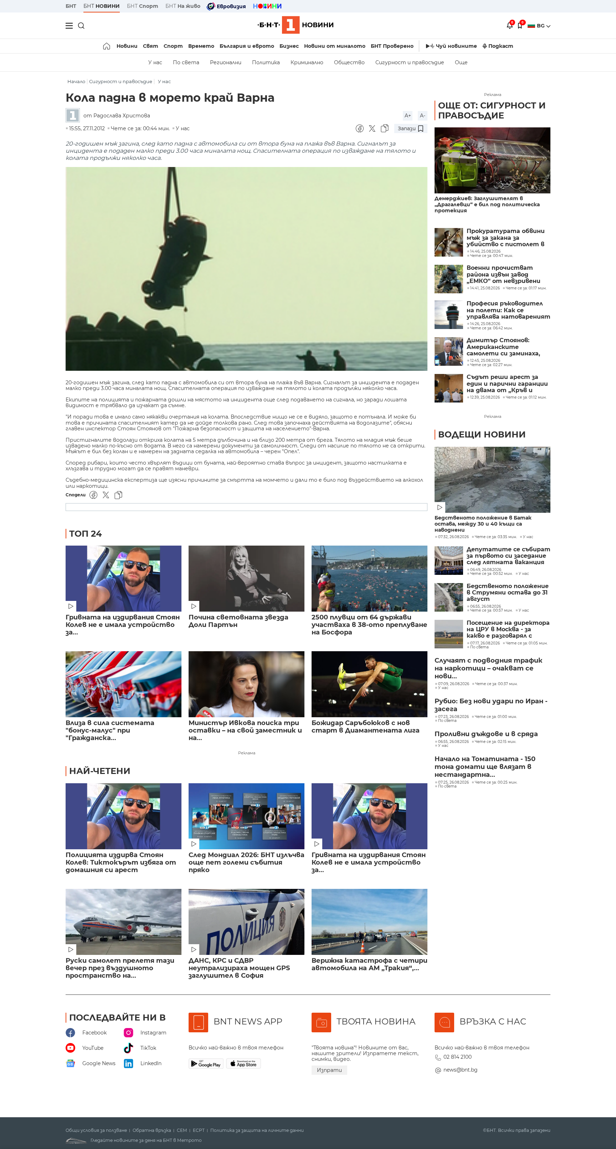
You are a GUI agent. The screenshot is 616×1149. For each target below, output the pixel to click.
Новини (127, 46)
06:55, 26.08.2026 (485, 606)
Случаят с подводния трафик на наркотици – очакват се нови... (489, 668)
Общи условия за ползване (96, 1130)
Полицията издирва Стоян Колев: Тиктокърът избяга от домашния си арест (121, 862)
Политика (266, 62)
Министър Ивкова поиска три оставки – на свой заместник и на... (245, 730)
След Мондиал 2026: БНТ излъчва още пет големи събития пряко (246, 862)
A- (422, 115)
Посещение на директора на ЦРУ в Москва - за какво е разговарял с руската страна (508, 629)
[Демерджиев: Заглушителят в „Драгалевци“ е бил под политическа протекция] (492, 160)
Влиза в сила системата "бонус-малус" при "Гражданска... (110, 730)
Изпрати (329, 1070)
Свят (150, 46)
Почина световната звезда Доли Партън (238, 621)
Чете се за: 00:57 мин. (491, 610)
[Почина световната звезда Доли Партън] (246, 579)
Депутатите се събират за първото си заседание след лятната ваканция (508, 556)
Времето (201, 46)
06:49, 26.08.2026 (485, 570)
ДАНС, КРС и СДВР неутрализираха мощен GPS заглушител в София (239, 968)
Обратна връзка (152, 1130)
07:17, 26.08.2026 (485, 643)
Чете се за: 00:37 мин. (496, 684)
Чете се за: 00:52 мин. (491, 574)
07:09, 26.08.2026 (453, 684)
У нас (155, 62)
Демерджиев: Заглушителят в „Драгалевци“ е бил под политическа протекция (487, 205)
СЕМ (182, 1130)
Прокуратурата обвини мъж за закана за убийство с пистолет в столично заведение (506, 238)
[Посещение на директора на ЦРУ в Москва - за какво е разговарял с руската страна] (449, 634)
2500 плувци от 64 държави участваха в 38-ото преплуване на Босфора (369, 625)
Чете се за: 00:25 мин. (496, 782)
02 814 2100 (457, 1057)
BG (541, 25)
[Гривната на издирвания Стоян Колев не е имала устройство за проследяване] (123, 579)
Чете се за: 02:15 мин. (495, 742)
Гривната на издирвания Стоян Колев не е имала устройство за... (123, 625)
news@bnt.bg (460, 1070)
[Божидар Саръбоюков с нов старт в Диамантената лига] (369, 684)
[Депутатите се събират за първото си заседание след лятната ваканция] (449, 560)
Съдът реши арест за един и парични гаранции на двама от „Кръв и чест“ (507, 384)
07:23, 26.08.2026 (453, 717)
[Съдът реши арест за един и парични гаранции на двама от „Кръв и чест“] (449, 388)
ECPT (199, 1130)
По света (186, 62)
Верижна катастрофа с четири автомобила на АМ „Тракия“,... (369, 964)
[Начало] (107, 46)
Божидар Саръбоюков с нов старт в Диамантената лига (366, 726)
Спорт (173, 46)
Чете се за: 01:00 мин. (496, 717)
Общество (349, 62)
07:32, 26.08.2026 (453, 537)
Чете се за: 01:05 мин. (527, 643)
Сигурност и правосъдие (409, 62)
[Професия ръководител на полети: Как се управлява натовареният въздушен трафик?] (449, 314)
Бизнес (289, 46)
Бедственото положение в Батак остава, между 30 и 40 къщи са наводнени (483, 524)
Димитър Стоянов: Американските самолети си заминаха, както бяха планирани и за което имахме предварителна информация (506, 347)
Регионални (225, 62)
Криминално (307, 62)
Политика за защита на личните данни (257, 1130)
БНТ (71, 6)
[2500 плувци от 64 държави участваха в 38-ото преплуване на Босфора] (369, 579)
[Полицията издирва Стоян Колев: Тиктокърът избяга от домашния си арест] (123, 816)
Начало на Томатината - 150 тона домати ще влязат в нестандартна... (485, 767)
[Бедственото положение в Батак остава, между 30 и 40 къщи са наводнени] (492, 480)
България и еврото (247, 46)
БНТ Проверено (392, 46)
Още (461, 62)
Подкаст (500, 46)
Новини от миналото (334, 46)
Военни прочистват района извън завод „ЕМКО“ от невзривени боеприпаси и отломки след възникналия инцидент (503, 274)
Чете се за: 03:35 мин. (496, 537)
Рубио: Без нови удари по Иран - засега (491, 705)
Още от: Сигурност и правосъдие (492, 110)
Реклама (246, 752)
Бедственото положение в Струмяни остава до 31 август (508, 593)
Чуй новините (456, 46)
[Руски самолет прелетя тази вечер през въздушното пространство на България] (123, 922)
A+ (408, 115)
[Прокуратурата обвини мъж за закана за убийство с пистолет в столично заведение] (449, 242)
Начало (76, 81)
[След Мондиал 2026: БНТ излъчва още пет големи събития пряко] (246, 816)
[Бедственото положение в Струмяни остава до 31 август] (449, 597)
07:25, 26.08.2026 (453, 782)
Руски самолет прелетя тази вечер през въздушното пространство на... (120, 968)
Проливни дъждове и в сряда (486, 734)
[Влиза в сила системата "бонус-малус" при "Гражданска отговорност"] (123, 684)
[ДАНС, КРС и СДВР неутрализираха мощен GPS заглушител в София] (246, 922)
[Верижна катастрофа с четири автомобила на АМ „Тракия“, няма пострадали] (369, 922)
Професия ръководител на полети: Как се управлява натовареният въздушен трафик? (508, 310)
